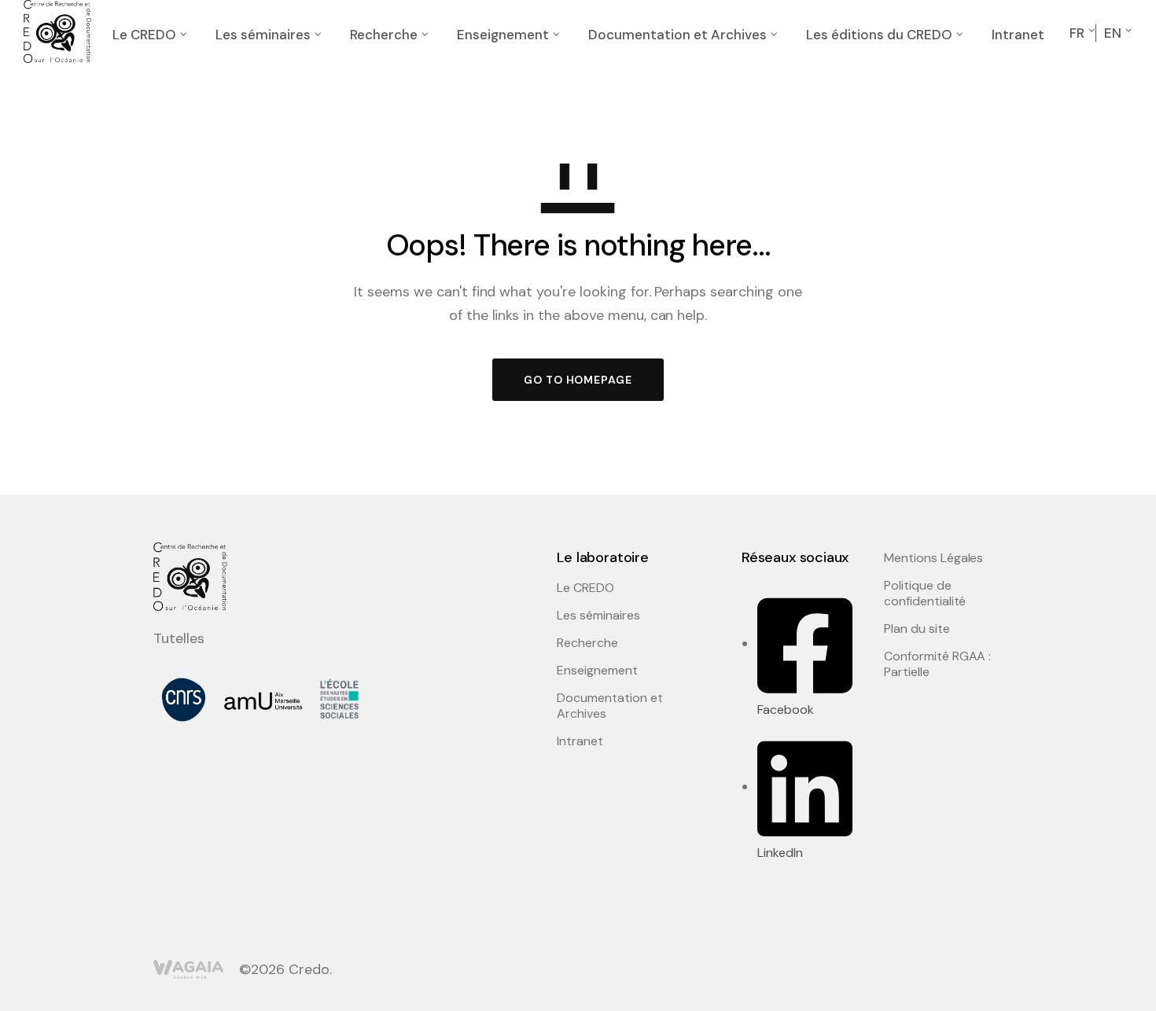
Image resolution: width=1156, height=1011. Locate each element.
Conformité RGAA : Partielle (937, 664)
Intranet (1018, 34)
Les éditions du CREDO (879, 34)
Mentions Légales (933, 558)
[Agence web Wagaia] (188, 970)
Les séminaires (263, 34)
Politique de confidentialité (925, 593)
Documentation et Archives (677, 34)
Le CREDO (144, 34)
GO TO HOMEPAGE (578, 380)
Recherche (384, 34)
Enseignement (503, 34)
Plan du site (917, 629)
